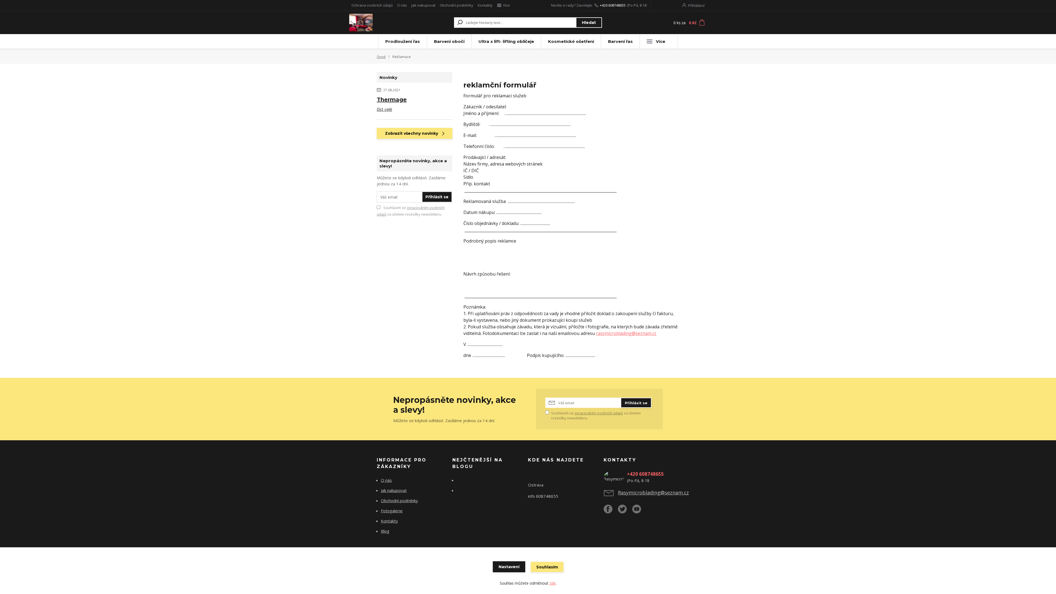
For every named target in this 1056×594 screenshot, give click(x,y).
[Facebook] (611, 511)
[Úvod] (382, 22)
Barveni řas (620, 41)
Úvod (381, 56)
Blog (385, 531)
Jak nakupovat (423, 5)
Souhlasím (547, 567)
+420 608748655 (613, 5)
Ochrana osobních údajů (372, 5)
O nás (402, 5)
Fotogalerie (392, 510)
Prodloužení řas (402, 41)
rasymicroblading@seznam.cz (626, 333)
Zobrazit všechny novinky (411, 133)
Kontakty (485, 5)
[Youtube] (639, 511)
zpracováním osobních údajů (598, 413)
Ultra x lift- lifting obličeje (506, 41)
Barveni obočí (449, 41)
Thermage (392, 99)
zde (552, 583)
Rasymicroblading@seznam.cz (653, 492)
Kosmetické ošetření (571, 41)
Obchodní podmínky (456, 5)
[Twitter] (625, 511)
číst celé (384, 109)
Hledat (589, 22)
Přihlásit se (437, 196)
